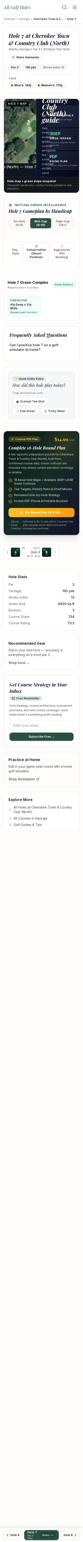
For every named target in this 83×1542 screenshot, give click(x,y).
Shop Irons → (19, 663)
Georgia (24, 19)
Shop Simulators (22, 779)
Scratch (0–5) (19, 223)
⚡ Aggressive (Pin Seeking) (61, 251)
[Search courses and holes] (64, 7)
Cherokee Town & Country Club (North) (48, 19)
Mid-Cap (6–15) (40, 223)
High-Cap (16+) (63, 223)
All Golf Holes (17, 7)
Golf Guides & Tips (28, 825)
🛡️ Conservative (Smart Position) (36, 251)
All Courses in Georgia (30, 818)
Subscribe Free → (41, 736)
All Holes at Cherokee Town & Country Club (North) (43, 809)
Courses (9, 19)
